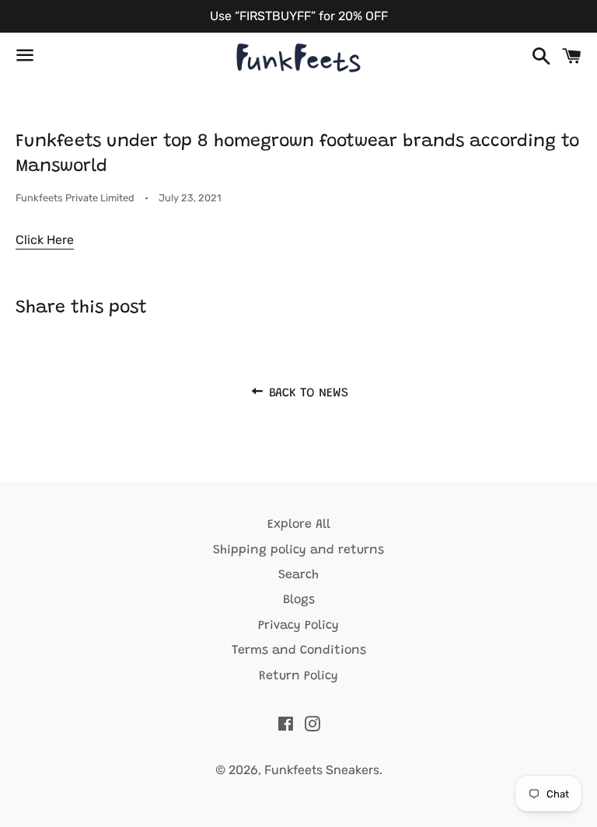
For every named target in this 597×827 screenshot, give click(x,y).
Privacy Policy (298, 625)
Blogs (299, 600)
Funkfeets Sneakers (321, 769)
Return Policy (298, 676)
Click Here (45, 239)
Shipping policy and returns (298, 550)
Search (298, 575)
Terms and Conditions (299, 650)
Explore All (298, 524)
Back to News (306, 393)
